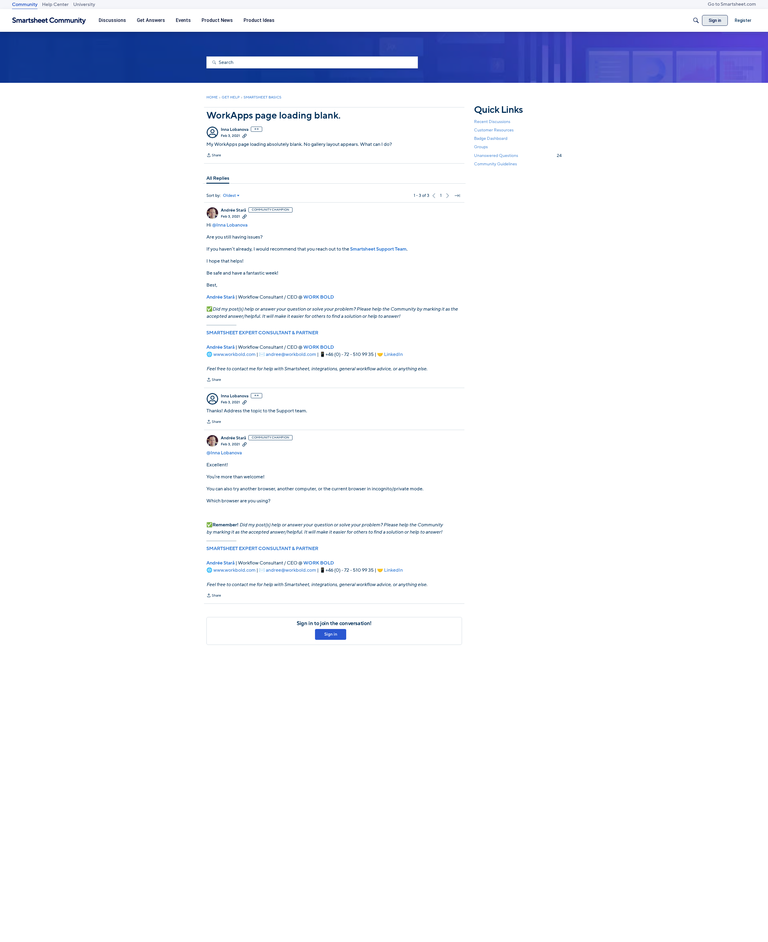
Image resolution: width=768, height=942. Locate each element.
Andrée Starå (233, 210)
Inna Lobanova (234, 129)
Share (213, 156)
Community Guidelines (495, 164)
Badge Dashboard (490, 138)
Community (25, 4)
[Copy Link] (244, 135)
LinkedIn (393, 354)
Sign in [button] (330, 634)
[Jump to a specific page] (457, 195)
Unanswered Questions (518, 155)
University (84, 4)
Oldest (229, 196)
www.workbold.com (234, 354)
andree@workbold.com (291, 354)
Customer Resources (494, 130)
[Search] (696, 20)
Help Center (55, 4)
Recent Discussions (492, 122)
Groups (481, 147)
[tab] (218, 178)
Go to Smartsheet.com (732, 4)
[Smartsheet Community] (49, 21)
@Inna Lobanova (230, 225)
